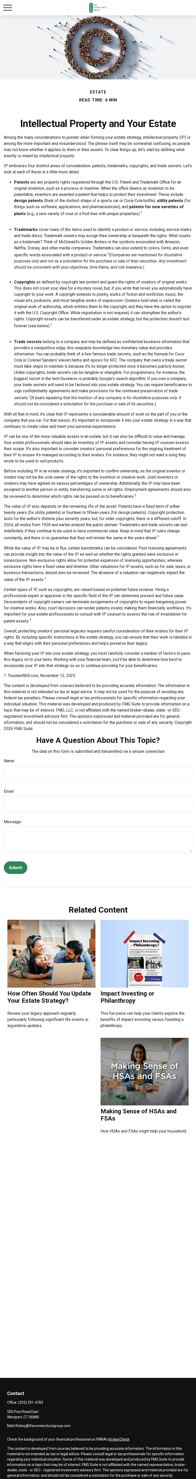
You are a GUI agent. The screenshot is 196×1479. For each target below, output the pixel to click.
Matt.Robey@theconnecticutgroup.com (39, 1426)
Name (9, 760)
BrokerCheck (119, 1439)
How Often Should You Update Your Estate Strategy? (49, 997)
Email (9, 791)
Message (12, 821)
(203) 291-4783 (30, 1402)
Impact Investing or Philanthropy (127, 997)
